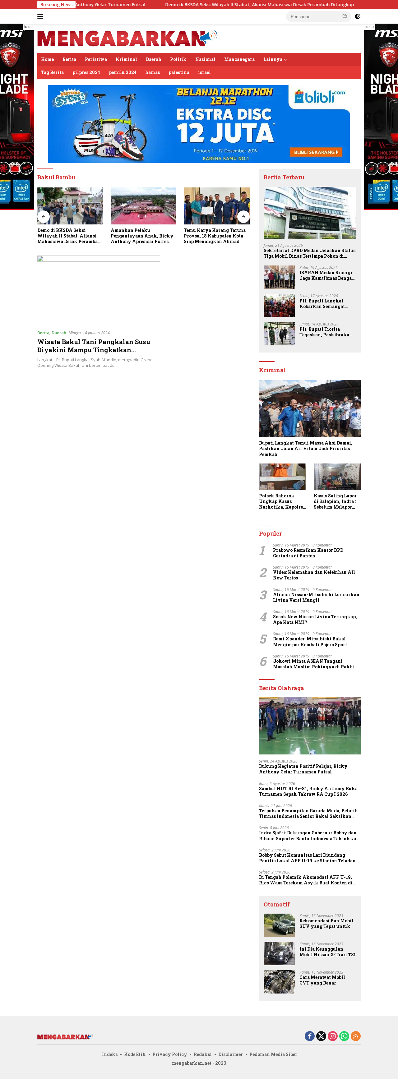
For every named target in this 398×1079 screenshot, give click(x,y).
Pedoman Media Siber (273, 1054)
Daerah (153, 59)
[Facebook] (310, 1036)
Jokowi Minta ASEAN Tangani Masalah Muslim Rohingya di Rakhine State (316, 664)
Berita (69, 59)
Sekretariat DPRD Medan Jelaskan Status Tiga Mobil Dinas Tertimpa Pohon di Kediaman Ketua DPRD (214, 236)
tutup (28, 27)
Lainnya (272, 59)
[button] (345, 16)
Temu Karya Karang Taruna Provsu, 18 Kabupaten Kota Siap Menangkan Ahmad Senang (142, 236)
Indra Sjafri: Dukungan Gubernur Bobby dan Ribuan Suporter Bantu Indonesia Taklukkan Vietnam (309, 835)
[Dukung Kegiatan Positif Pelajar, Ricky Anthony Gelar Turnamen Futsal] (310, 725)
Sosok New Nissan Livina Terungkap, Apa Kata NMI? (315, 619)
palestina (179, 72)
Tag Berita (52, 72)
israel (204, 72)
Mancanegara (239, 59)
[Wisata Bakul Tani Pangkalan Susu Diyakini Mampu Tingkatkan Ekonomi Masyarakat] (98, 290)
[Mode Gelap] (357, 16)
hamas (152, 72)
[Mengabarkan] (127, 38)
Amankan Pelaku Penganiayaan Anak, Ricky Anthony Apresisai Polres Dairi (68, 236)
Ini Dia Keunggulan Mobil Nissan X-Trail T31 (327, 951)
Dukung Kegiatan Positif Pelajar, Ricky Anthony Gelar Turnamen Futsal (303, 769)
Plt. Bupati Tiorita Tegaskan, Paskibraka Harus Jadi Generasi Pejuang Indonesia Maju (325, 332)
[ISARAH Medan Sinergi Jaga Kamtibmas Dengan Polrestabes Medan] (279, 277)
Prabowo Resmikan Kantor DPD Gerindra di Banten (308, 553)
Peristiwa (96, 59)
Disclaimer (230, 1054)
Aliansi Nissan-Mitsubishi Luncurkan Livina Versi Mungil (316, 597)
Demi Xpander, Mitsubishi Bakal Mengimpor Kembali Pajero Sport (310, 641)
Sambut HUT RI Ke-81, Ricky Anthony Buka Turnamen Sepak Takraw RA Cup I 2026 (308, 791)
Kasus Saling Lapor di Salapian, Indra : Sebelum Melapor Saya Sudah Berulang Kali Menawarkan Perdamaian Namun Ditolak (336, 501)
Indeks (110, 1054)
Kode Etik (135, 1054)
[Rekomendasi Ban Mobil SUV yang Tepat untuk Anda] (279, 925)
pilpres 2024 (86, 72)
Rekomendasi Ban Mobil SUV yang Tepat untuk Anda (326, 923)
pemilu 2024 (123, 72)
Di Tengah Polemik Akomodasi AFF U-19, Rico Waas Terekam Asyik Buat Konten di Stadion (306, 880)
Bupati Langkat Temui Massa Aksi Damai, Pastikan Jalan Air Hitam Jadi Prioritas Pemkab (305, 448)
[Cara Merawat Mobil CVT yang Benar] (279, 982)
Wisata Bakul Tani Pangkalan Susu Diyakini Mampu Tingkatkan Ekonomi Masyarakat (93, 350)
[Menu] (41, 16)
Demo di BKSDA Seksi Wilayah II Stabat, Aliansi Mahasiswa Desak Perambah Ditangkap (217, 4)
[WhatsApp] (344, 1036)
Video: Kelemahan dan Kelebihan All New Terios (314, 575)
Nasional (205, 59)
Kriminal (126, 59)
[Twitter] (321, 1036)
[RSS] (356, 1036)
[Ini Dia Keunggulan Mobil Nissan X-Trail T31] (279, 953)
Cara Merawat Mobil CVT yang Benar (322, 980)
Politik (178, 59)
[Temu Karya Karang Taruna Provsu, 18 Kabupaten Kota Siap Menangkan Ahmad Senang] (144, 205)
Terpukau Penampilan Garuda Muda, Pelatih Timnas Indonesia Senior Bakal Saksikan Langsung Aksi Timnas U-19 (308, 813)
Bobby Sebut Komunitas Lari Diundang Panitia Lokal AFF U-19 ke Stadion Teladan (307, 858)
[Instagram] (333, 1036)
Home (47, 59)
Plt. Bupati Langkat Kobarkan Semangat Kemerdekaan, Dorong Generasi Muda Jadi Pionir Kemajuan (324, 303)
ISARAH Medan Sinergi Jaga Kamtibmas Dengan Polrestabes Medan (327, 275)
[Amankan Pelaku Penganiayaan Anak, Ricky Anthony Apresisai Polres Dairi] (70, 205)
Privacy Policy (169, 1054)
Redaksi (203, 1054)
